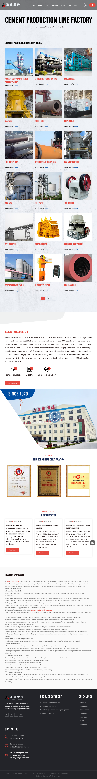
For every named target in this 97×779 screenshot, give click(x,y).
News (69, 5)
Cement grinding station (15, 285)
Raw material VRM (71, 162)
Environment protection (50, 706)
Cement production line (50, 703)
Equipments (84, 710)
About (47, 5)
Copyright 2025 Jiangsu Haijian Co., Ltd (19, 773)
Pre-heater (39, 203)
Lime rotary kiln (11, 162)
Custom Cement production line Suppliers (52, 773)
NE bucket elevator (42, 285)
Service (63, 5)
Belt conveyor (10, 244)
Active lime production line (46, 78)
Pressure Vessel (47, 713)
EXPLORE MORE (12, 383)
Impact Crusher (41, 244)
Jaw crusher (69, 203)
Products (83, 703)
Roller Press (69, 78)
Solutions (55, 5)
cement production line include (41, 610)
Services (83, 717)
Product (40, 5)
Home (34, 5)
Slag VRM (8, 121)
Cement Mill (39, 121)
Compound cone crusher (73, 244)
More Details (10, 85)
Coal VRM (8, 203)
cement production (12, 581)
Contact (76, 5)
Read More (26, 553)
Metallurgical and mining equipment (55, 710)
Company (83, 706)
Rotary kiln (69, 121)
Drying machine (70, 285)
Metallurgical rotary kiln (45, 162)
